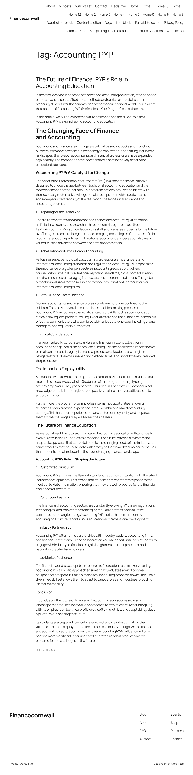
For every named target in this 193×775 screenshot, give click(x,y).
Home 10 (162, 6)
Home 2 (90, 14)
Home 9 (178, 14)
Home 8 (163, 14)
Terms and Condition (148, 30)
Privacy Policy (174, 22)
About (50, 6)
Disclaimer (118, 6)
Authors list (83, 6)
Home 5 (133, 14)
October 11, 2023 (45, 650)
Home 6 (148, 14)
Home (134, 6)
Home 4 (119, 14)
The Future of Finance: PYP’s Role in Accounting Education (82, 82)
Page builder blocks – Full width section (132, 22)
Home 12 (75, 14)
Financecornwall (24, 18)
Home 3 (104, 14)
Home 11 (178, 6)
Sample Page (76, 30)
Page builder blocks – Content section (73, 22)
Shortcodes (120, 30)
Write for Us (175, 30)
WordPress (177, 763)
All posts (65, 6)
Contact (101, 6)
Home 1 (147, 6)
